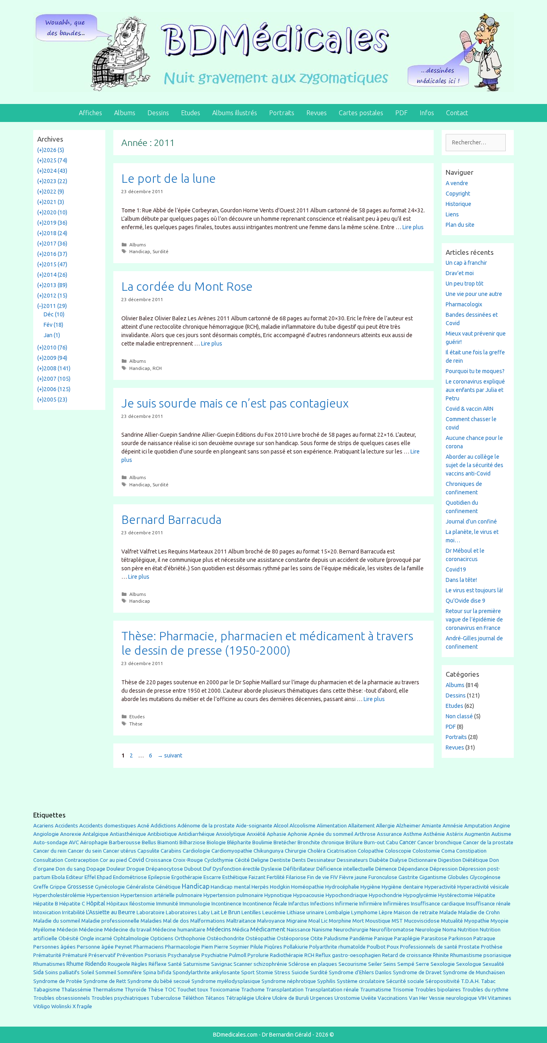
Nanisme (322, 930)
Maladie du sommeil (56, 921)
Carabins (171, 851)
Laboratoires (181, 912)
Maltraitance (241, 921)
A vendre (457, 183)
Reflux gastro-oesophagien (348, 955)
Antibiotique (162, 834)
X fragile (82, 1006)
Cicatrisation (341, 851)
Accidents (66, 826)
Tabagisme (46, 989)
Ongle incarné (96, 938)
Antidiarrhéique (196, 834)
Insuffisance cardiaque (438, 904)
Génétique (168, 887)
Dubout (193, 868)
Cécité (242, 860)
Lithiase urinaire (305, 912)
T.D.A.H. (470, 981)
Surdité (161, 251)
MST (397, 921)
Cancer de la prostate (488, 842)
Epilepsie (159, 877)
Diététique (475, 860)
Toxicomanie (224, 990)
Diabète (378, 860)
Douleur (116, 868)
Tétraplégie (240, 998)
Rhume (75, 964)
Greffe (40, 887)
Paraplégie (407, 938)
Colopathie (371, 851)
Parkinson (460, 938)
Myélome (44, 930)
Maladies (151, 921)
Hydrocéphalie (342, 887)
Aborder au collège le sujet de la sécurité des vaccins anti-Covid (474, 465)
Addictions (163, 826)
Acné (143, 826)
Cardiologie (196, 851)
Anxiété (256, 834)
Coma (448, 851)
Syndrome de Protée (57, 981)
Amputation (478, 826)
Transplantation (285, 990)
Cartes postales (361, 112)
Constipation (471, 851)
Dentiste (280, 860)
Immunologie (194, 904)
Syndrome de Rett (104, 981)
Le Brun (230, 912)
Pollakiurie (296, 947)
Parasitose (434, 938)
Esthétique (234, 877)
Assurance (389, 834)
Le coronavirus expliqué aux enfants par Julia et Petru (475, 390)
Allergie (385, 825)
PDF (401, 112)
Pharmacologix (464, 304)
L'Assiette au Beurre (110, 912)
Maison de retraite (416, 912)
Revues (316, 112)
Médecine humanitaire (179, 930)
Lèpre (385, 912)
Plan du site (460, 225)
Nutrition (468, 929)
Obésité (68, 938)
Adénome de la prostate (206, 826)
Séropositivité (442, 981)
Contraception (81, 860)
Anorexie (70, 834)
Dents (299, 860)
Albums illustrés (234, 112)
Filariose (296, 877)
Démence (386, 869)
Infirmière (370, 904)
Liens (452, 214)
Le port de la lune (168, 178)
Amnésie (452, 826)
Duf (207, 868)
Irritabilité (73, 912)
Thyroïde (136, 990)
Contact (457, 112)
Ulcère (263, 998)
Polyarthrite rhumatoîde (337, 947)
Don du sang (70, 869)
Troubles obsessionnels (61, 998)
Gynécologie (110, 886)
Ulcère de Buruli (290, 998)
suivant (169, 755)
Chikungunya (268, 851)
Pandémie (361, 938)
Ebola (58, 877)
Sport (248, 972)
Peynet (123, 946)
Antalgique (95, 834)
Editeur (74, 877)
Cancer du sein (85, 851)
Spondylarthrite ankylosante (206, 972)
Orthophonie (190, 938)
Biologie (216, 842)
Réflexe (158, 964)
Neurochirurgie (351, 930)
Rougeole (119, 964)
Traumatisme (375, 990)
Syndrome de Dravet (417, 972)
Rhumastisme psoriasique (480, 955)
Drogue (136, 868)
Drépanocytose (164, 869)
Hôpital (95, 903)
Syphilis (326, 981)
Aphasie (276, 834)
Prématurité (47, 955)
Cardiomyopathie (231, 851)
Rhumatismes (49, 964)
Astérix (454, 834)
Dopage (95, 869)
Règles (139, 964)
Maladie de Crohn (479, 912)
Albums (124, 112)
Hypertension (102, 895)
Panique (383, 938)
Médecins (219, 929)
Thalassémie (76, 990)
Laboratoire (151, 912)
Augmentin (477, 834)
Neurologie (428, 930)
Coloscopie (398, 851)
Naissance (299, 930)
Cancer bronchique (439, 842)
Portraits (281, 112)
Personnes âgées (54, 946)
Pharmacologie (182, 947)
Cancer (407, 842)
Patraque (484, 938)
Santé (175, 964)
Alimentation (332, 826)
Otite (316, 938)
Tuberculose (166, 998)
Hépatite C (72, 904)
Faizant (257, 877)
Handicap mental (230, 886)
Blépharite (239, 842)
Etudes (190, 112)
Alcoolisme (303, 826)
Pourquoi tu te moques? (475, 371)
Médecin (67, 929)
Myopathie (476, 921)
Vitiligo (41, 1006)
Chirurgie (295, 851)
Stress (282, 972)
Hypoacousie (308, 895)
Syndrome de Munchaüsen (474, 972)
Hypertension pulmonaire (233, 895)
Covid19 (456, 569)
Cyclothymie (218, 860)
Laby (204, 912)
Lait (215, 912)
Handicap (139, 251)
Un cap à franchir (466, 263)
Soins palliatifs (62, 972)
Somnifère (129, 972)
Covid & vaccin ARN (469, 409)
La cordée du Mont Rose (187, 286)
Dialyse (398, 860)
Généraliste (140, 886)
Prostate (469, 947)
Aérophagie (94, 842)
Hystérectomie (455, 895)
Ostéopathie (260, 938)
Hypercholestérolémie (59, 895)
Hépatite (484, 895)
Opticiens (161, 938)
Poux (393, 946)
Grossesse (80, 886)
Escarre (212, 877)
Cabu (392, 842)
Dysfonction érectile (236, 869)
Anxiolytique (230, 834)
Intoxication (47, 912)
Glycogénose (485, 877)
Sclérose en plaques (312, 964)
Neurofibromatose (392, 930)
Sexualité (493, 964)
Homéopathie (307, 887)
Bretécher (285, 842)
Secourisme (352, 964)
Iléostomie (142, 904)
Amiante (431, 826)
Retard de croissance (407, 955)
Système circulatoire (361, 981)
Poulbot (376, 947)
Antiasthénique (128, 834)
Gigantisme (432, 877)
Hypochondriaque (347, 895)
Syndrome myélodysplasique (225, 981)
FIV (334, 877)
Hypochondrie (385, 895)
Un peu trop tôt (464, 283)
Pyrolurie (258, 955)
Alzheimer (408, 825)
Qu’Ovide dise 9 (465, 600)
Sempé (405, 964)
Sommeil (105, 972)
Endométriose (130, 877)
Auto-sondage (50, 842)
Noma (449, 930)
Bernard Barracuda (171, 519)
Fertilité (276, 877)
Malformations (207, 921)
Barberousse (125, 842)
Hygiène (370, 886)
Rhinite (441, 955)
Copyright (458, 193)
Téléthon (193, 998)
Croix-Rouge (188, 860)
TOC (170, 990)
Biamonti (167, 842)
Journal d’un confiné (471, 521)
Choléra (317, 851)
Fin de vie (318, 877)
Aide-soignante (254, 826)
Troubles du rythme (485, 990)
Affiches (90, 112)
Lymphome (364, 912)
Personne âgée (95, 947)
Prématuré (74, 955)
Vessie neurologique (453, 998)
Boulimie (262, 842)
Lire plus (413, 227)
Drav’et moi (460, 273)
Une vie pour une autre (474, 294)
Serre (422, 964)
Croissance (158, 860)
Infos (427, 112)
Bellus (149, 842)
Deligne (260, 860)
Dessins (158, 112)
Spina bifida (157, 972)
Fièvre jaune (353, 877)
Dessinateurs (352, 860)
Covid (136, 859)
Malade (448, 912)
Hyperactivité (440, 887)
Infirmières (396, 903)
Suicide (300, 972)
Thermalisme (108, 990)
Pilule (256, 946)
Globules (458, 877)
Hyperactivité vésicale (483, 887)
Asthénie (434, 834)
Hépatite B (45, 904)
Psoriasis (156, 955)
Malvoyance (271, 921)
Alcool (281, 825)
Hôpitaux (117, 904)
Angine (501, 825)
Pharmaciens (148, 946)
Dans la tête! (461, 580)
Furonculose (382, 877)
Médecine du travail (127, 929)
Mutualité (452, 921)
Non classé (459, 716)
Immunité (167, 904)
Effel (90, 877)
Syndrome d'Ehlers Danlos (360, 972)
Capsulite (148, 851)
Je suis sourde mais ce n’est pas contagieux (235, 403)
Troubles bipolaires (438, 990)
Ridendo (96, 963)
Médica (240, 930)
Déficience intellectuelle (345, 869)
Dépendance (413, 869)
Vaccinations (393, 998)
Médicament (268, 929)
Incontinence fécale (265, 904)
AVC (74, 842)
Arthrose (365, 834)
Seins (389, 964)
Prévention (130, 955)
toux (202, 990)
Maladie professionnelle (110, 921)
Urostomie (347, 998)
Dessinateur (321, 860)
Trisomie (403, 989)
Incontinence (226, 903)
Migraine (296, 921)
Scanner (242, 964)
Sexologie (442, 964)
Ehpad (104, 877)
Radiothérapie (286, 955)
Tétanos (215, 998)
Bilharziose (192, 842)
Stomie (264, 972)
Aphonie (297, 834)
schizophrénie (270, 964)
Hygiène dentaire (402, 886)
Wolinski (61, 1006)
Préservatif (102, 955)
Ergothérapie (186, 877)
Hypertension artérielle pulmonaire (161, 895)
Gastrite (408, 877)
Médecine (91, 929)
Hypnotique (278, 895)
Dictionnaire (422, 860)
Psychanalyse (184, 955)
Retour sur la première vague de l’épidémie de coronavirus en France (474, 619)
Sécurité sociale (405, 981)
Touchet (186, 990)
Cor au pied (113, 860)
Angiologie (46, 834)
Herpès (260, 887)
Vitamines (499, 998)
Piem (207, 947)
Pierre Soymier (231, 947)
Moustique (377, 921)
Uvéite (368, 998)
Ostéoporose (293, 938)
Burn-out (374, 842)
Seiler (375, 964)
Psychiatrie (214, 955)
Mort (358, 921)
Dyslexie (271, 869)
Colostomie (426, 851)
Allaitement (361, 826)
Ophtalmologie (131, 938)
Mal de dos (176, 921)
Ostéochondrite (225, 938)
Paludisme (336, 938)
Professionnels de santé (428, 947)
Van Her (418, 998)
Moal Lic (318, 921)
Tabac (488, 981)
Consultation (48, 860)
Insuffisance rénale (488, 904)
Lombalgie (337, 912)
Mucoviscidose (422, 920)
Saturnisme (196, 964)
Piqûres (273, 947)
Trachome (253, 990)
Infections (322, 904)
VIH (482, 998)
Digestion (449, 860)
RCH (157, 368)
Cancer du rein (49, 851)
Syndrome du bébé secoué (158, 981)
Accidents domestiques (107, 825)
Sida (38, 972)
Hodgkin (280, 887)
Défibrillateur (299, 869)
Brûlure (354, 842)
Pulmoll (237, 955)
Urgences (321, 998)
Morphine (340, 921)
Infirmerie (346, 904)
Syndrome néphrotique (288, 981)
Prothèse (492, 947)
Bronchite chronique (321, 842)
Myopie (500, 921)
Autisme (501, 834)
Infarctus (298, 904)
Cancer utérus (119, 851)
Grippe (58, 887)
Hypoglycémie (420, 895)
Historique (458, 204)
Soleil (87, 972)
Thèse (136, 723)
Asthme (412, 834)
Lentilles (251, 912)
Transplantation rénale (332, 990)
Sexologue (468, 964)
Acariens (43, 826)
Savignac (221, 964)
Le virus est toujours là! (474, 590)
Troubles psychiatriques (120, 998)
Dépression (444, 868)
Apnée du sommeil (330, 834)
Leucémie (274, 912)
